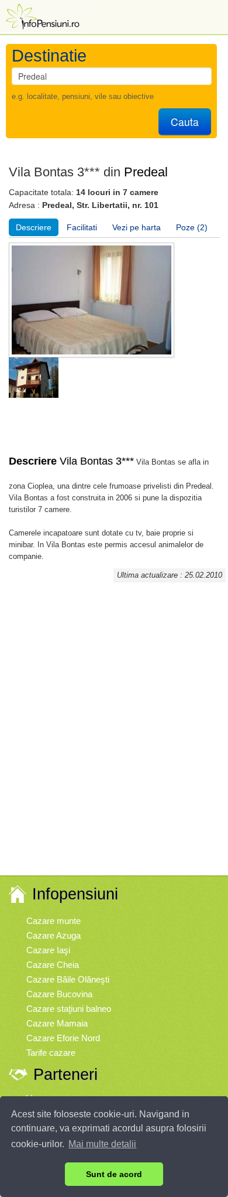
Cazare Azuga (53, 935)
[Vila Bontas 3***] (33, 377)
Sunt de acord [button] (114, 1174)
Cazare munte (53, 921)
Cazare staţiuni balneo (68, 1009)
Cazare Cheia (52, 965)
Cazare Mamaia (57, 1023)
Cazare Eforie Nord (63, 1038)
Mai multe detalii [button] (102, 1144)
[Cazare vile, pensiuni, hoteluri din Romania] (41, 15)
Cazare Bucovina (59, 994)
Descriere (33, 227)
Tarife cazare (50, 1053)
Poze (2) (192, 227)
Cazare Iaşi (48, 950)
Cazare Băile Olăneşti (67, 979)
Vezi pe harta (136, 227)
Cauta (185, 121)
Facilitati (82, 227)
